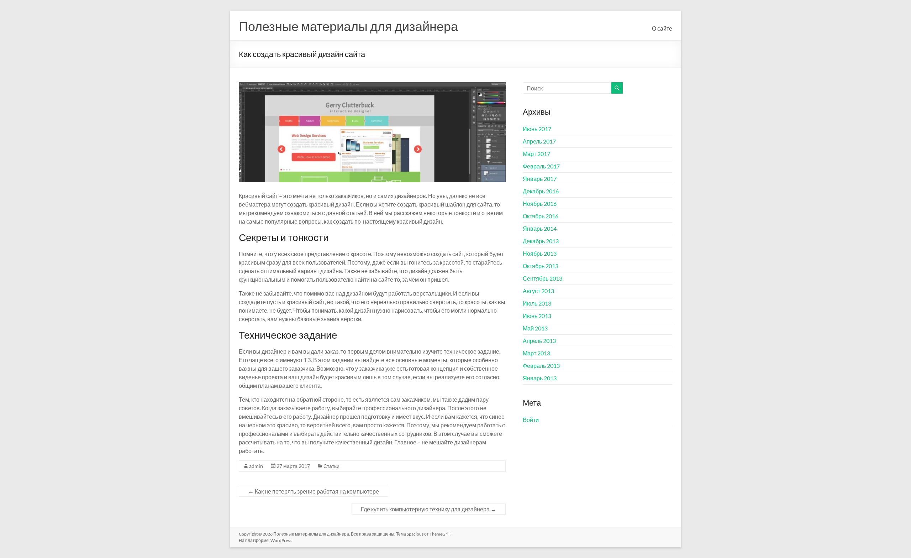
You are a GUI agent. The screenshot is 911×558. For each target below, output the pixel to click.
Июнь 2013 (537, 315)
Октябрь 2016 (540, 216)
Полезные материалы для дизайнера (348, 26)
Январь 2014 (540, 228)
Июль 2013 (537, 303)
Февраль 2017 (541, 166)
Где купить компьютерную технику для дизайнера (428, 509)
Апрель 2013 (539, 340)
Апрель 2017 (539, 141)
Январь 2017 (540, 178)
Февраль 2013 (541, 365)
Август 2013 (538, 290)
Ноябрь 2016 (540, 203)
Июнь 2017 (537, 128)
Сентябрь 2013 (542, 278)
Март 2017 (536, 153)
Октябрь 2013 (540, 265)
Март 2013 (536, 353)
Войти (531, 419)
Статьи (331, 466)
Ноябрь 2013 (540, 253)
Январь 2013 (540, 378)
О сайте (662, 28)
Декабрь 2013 (541, 241)
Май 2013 (535, 328)
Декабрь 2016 (541, 191)
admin (256, 466)
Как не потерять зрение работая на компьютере (313, 491)
